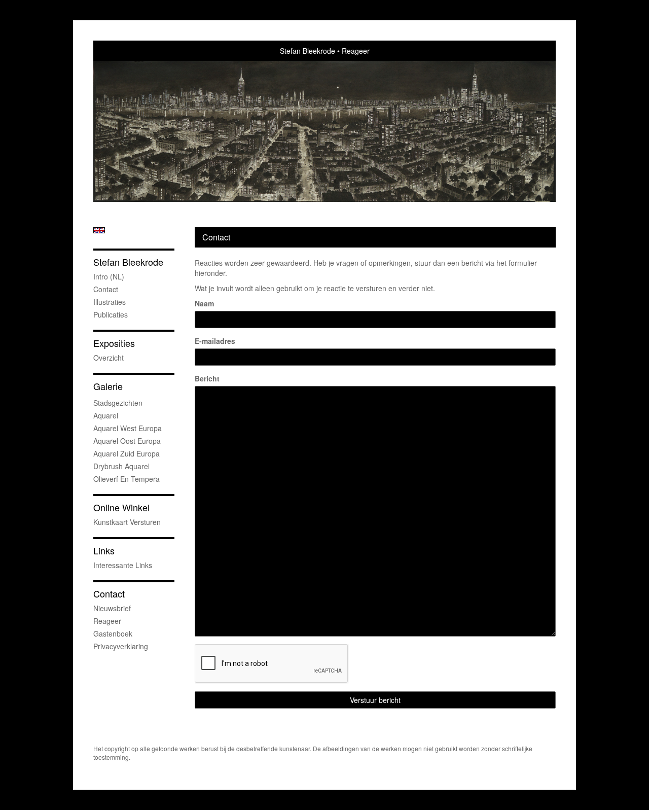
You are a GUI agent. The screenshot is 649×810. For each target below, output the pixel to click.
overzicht (108, 358)
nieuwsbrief (112, 608)
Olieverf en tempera (126, 479)
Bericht (207, 378)
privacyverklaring (120, 646)
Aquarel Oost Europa (127, 441)
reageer (107, 621)
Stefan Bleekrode (307, 51)
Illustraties (109, 302)
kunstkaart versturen (127, 522)
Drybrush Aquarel (121, 466)
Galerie (108, 386)
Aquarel (105, 415)
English (99, 230)
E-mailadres (215, 341)
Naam (204, 303)
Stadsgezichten (117, 403)
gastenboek (112, 633)
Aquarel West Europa (127, 428)
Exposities (114, 343)
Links (104, 550)
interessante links (122, 565)
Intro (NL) (108, 276)
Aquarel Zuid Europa (126, 453)
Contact (105, 289)
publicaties (110, 314)
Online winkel (121, 507)
